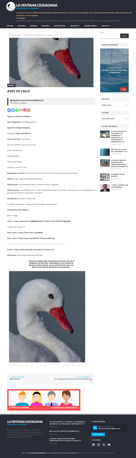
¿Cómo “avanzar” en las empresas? (119, 186)
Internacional (60, 26)
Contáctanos (98, 434)
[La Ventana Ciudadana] (68, 5)
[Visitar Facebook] (93, 445)
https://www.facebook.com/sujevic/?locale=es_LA (34, 250)
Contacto (106, 26)
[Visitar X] (104, 445)
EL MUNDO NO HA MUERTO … (117, 175)
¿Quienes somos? (90, 26)
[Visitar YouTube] (109, 445)
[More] (28, 110)
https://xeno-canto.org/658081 (31, 233)
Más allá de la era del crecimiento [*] (119, 150)
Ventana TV (74, 26)
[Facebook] (9, 110)
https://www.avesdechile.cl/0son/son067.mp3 (37, 238)
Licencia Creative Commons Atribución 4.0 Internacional (96, 453)
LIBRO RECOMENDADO (110, 45)
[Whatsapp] (17, 110)
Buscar (102, 32)
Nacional (45, 26)
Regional (33, 26)
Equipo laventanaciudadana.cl (34, 35)
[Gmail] (21, 110)
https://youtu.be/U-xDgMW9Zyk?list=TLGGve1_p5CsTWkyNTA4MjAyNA (42, 221)
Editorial (21, 26)
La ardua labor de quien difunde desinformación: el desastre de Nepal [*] (119, 163)
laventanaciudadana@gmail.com (109, 428)
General (50, 35)
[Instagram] (24, 110)
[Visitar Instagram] (99, 445)
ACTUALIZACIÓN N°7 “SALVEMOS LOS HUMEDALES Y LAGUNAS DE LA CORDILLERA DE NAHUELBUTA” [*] (119, 136)
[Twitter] (13, 110)
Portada (10, 26)
